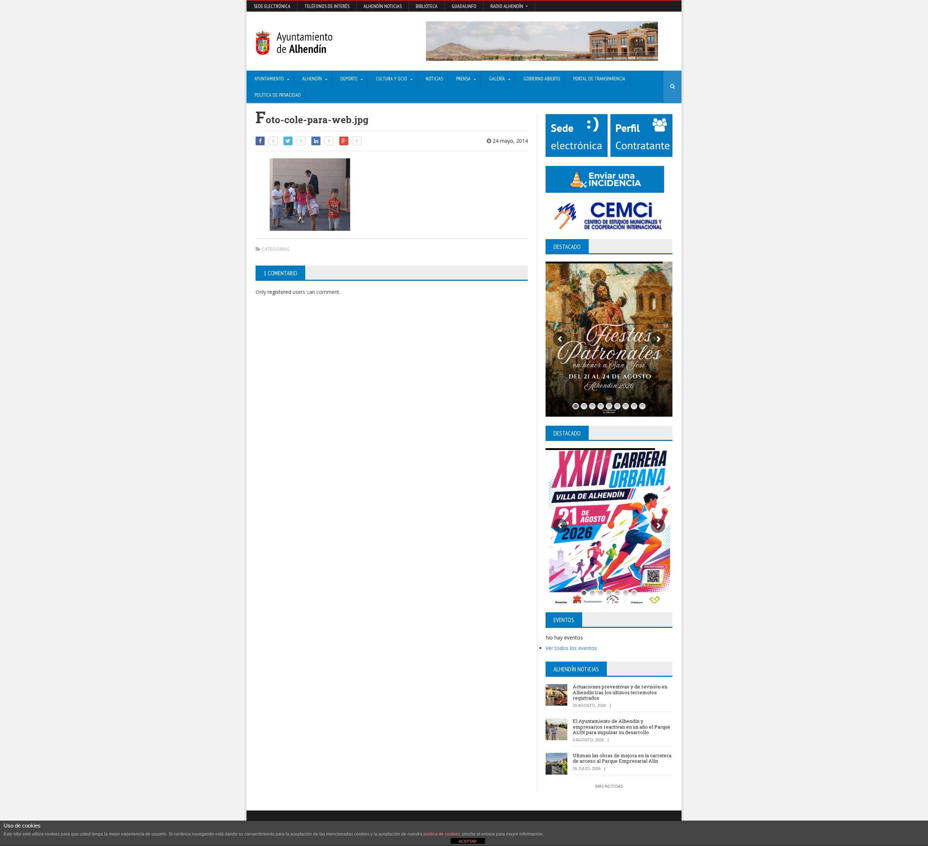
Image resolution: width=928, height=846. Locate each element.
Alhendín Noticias (383, 6)
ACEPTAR (468, 841)
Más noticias (609, 786)
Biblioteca (427, 6)
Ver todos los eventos (571, 648)
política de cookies (441, 834)
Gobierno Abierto (541, 78)
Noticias (434, 78)
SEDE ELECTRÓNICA (272, 6)
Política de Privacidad (277, 95)
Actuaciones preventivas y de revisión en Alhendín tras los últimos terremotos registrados (620, 692)
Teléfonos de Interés (326, 6)
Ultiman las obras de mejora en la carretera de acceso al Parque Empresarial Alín (622, 758)
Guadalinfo (464, 6)
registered (280, 291)
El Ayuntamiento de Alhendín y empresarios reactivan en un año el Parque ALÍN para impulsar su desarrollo (621, 726)
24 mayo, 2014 (509, 140)
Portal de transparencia (599, 78)
